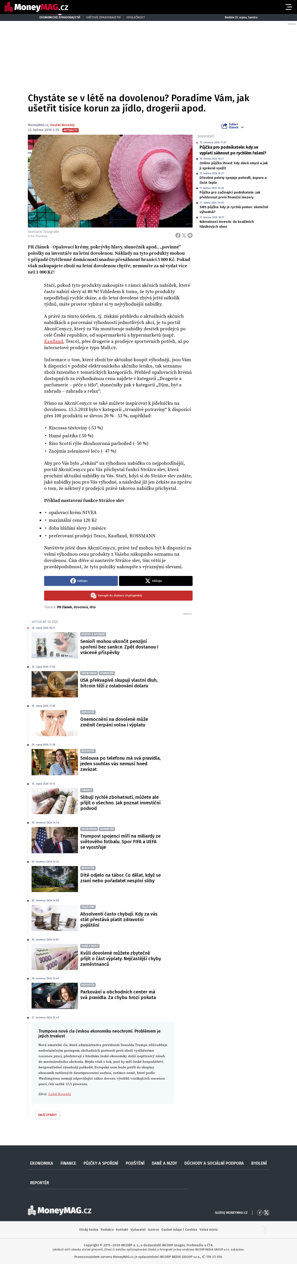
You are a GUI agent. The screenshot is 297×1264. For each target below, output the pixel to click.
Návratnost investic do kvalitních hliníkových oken (227, 224)
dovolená (81, 607)
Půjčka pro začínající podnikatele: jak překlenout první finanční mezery (230, 194)
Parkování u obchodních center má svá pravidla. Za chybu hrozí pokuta (118, 994)
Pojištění (135, 1163)
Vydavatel (137, 1230)
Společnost (135, 17)
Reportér (39, 1182)
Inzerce (153, 1230)
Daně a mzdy (164, 1163)
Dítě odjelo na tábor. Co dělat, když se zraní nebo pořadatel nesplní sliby (120, 877)
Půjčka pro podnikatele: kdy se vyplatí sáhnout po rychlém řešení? (233, 150)
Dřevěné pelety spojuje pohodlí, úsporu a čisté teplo (233, 180)
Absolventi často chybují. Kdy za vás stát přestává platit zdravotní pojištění (119, 919)
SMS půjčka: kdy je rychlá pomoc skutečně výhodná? (234, 209)
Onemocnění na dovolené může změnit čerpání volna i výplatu (114, 722)
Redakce (107, 1230)
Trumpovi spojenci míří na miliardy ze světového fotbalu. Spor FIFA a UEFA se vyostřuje (120, 841)
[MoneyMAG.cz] (36, 7)
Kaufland (53, 341)
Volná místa (209, 1230)
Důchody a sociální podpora (214, 1163)
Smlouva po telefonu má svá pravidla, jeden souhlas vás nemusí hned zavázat (120, 763)
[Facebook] (178, 235)
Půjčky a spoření (101, 1163)
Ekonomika (41, 1163)
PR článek (64, 607)
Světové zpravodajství (103, 17)
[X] (184, 235)
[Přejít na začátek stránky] (265, 1230)
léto (93, 607)
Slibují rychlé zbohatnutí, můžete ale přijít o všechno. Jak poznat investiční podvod (120, 802)
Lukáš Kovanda (59, 1094)
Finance (68, 1163)
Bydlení (259, 1163)
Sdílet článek (233, 126)
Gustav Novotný (62, 125)
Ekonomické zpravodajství (59, 17)
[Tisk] (190, 235)
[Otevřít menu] (288, 7)
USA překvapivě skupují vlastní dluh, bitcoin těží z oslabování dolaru (119, 683)
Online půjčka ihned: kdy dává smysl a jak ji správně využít (234, 165)
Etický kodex (88, 1230)
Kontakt (122, 1230)
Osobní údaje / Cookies (179, 1230)
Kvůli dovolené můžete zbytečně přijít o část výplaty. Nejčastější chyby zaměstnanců (120, 958)
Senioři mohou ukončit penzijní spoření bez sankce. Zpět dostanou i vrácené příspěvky (119, 647)
